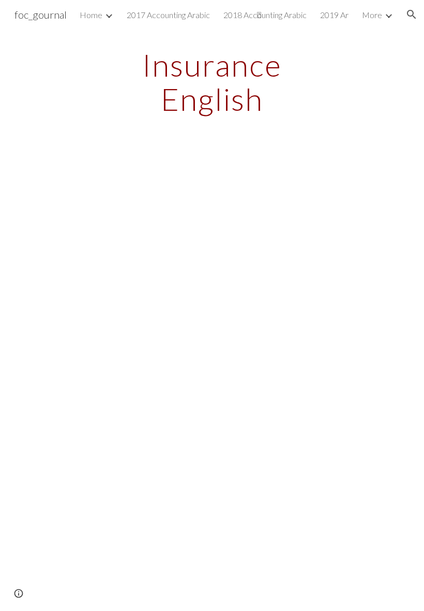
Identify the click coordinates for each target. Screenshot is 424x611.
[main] (212, 81)
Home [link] (91, 15)
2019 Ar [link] (334, 15)
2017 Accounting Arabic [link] (168, 15)
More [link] (372, 15)
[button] (411, 14)
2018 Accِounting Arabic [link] (265, 15)
